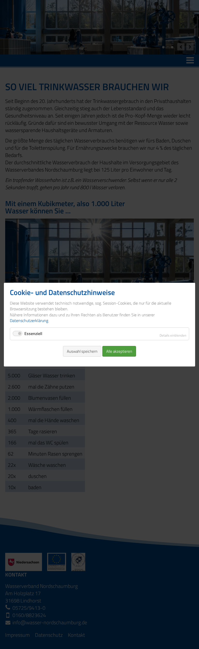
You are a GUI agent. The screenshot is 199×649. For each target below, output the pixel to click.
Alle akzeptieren (119, 351)
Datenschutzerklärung (29, 320)
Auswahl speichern (82, 351)
